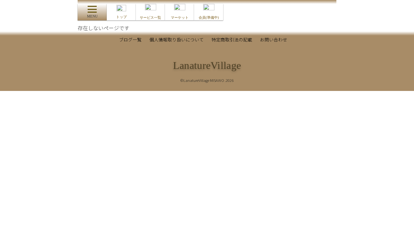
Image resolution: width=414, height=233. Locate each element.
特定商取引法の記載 (232, 39)
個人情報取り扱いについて (176, 39)
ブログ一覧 (130, 39)
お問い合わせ (273, 39)
